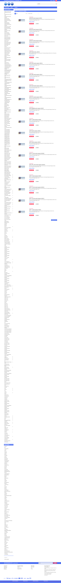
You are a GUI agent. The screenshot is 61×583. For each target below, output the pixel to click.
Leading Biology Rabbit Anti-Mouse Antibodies (7, 90)
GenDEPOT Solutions (6, 63)
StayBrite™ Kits (6, 427)
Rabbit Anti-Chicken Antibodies (6, 402)
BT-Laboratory (6, 458)
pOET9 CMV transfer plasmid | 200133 (35, 74)
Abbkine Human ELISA (7, 154)
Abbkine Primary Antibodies (7, 161)
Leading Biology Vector (7, 101)
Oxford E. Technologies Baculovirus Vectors (7, 122)
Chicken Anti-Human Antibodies (6, 252)
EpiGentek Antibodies (7, 294)
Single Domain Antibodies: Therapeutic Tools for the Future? (50, 568)
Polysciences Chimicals (7, 181)
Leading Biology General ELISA (7, 75)
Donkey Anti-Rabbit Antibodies (6, 281)
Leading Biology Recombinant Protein (8, 96)
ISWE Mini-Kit (6, 357)
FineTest (5, 456)
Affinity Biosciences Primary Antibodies (7, 25)
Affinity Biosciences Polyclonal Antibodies (7, 23)
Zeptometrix (5, 507)
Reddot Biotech (6, 478)
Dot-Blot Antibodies (6, 282)
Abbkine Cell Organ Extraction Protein (6, 148)
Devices (5, 269)
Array (5, 234)
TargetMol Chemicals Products (7, 144)
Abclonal (5, 468)
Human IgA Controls (6, 338)
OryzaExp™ (5, 387)
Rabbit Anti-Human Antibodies (6, 407)
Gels (5, 322)
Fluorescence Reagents (7, 316)
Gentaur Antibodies (6, 176)
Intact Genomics (6, 527)
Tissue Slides (6, 433)
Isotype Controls (6, 355)
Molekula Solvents (6, 117)
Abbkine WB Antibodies (7, 173)
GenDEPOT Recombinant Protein (7, 61)
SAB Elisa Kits (6, 422)
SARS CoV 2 (5, 424)
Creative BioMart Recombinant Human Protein (7, 198)
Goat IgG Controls (6, 333)
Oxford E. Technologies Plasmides (7, 126)
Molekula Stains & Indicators (7, 118)
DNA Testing (5, 272)
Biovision (5, 472)
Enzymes (5, 293)
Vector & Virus (6, 436)
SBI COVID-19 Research (7, 425)
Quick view (21, 24)
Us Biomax (5, 493)
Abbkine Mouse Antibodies (7, 157)
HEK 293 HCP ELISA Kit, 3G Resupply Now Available (50, 572)
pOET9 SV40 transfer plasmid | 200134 (35, 63)
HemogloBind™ (6, 335)
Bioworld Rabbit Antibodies (7, 175)
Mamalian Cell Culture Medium (7, 366)
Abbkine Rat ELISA (6, 168)
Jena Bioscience (6, 484)
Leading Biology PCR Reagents (6, 84)
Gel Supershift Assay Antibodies (6, 320)
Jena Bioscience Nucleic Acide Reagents (7, 178)
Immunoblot (5, 345)
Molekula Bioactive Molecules (6, 106)
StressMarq (5, 455)
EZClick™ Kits (6, 304)
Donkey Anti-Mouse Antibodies (6, 279)
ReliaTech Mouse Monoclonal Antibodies (7, 213)
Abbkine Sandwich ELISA (7, 172)
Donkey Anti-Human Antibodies (6, 277)
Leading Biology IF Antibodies (7, 79)
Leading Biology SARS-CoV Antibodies (7, 98)
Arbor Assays (6, 505)
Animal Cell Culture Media (7, 227)
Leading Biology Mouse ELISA (8, 82)
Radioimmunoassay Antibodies (6, 412)
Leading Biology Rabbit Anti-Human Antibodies (7, 88)
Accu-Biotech (6, 532)
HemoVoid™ (5, 336)
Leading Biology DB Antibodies (6, 68)
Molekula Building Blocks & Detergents (7, 110)
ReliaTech (5, 494)
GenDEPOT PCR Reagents (7, 59)
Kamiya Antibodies (6, 358)
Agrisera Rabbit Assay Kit (7, 43)
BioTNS (5, 544)
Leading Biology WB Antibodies (6, 103)
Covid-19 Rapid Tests (7, 261)
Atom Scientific (6, 516)
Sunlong (5, 481)
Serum (5, 426)
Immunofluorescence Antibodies (7, 349)
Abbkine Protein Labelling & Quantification (7, 164)
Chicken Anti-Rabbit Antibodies (6, 256)
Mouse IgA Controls (6, 378)
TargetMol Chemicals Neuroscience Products (7, 142)
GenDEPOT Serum (6, 62)
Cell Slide (5, 246)
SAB (4, 447)
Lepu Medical (6, 529)
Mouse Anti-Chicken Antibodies (6, 369)
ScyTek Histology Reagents (7, 185)
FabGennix (5, 480)
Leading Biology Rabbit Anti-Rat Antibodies (7, 92)
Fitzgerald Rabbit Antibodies (7, 202)
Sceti (5, 485)
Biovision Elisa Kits (6, 240)
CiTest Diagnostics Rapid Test (7, 196)
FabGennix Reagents (6, 312)
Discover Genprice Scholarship (47, 573)
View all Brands (6, 554)
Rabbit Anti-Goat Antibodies (7, 405)
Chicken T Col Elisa (6, 257)
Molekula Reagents (6, 116)
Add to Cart (31, 23)
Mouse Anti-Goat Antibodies (7, 373)
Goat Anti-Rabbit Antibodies (7, 332)
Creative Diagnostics (6, 473)
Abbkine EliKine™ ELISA (7, 153)
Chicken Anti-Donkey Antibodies (7, 248)
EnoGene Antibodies (6, 289)
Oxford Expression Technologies (8, 520)
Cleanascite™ (6, 258)
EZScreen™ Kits (6, 307)
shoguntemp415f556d (7, 130)
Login (51, 0)
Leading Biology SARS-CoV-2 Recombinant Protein (7, 100)
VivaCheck (5, 543)
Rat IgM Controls (6, 414)
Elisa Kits (5, 288)
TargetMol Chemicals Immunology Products (7, 138)
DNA (5, 271)
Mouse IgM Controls (6, 380)
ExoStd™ (5, 302)
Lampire (5, 496)
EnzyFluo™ (5, 291)
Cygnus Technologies (7, 509)
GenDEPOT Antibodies (7, 52)
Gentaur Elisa (6, 324)
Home (15, 9)
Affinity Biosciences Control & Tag (7, 15)
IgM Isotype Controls (6, 344)
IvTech (5, 522)
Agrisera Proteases (6, 40)
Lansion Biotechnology (7, 536)
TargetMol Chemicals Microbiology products (7, 140)
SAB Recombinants (6, 423)
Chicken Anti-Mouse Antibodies (6, 254)
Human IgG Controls (6, 339)
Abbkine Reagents (6, 169)
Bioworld (5, 467)
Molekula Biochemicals (7, 107)
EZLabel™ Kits (6, 305)
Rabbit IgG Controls (6, 410)
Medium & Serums (6, 367)
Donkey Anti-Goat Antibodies (7, 275)
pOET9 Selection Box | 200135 (34, 51)
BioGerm (5, 548)
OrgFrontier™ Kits (6, 386)
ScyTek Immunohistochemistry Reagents (7, 187)
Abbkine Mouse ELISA (7, 158)
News (12, 7)
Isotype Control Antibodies (7, 354)
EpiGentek (5, 457)
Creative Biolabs (6, 448)
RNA (5, 419)
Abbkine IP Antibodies (7, 156)
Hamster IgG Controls (7, 334)
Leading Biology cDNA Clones (8, 65)
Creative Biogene (6, 547)
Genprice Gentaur (6, 521)
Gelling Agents (6, 321)
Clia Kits (5, 259)
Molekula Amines (6, 104)
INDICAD (5, 546)
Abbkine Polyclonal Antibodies (6, 160)
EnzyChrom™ (6, 290)
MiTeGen (5, 492)
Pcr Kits (5, 391)
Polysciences (6, 553)
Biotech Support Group (7, 515)
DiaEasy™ (5, 270)
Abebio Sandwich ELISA (7, 174)
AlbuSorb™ (5, 224)
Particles (5, 389)
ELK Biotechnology (6, 460)
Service (5, 128)
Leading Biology (6, 461)
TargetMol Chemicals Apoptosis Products (7, 134)
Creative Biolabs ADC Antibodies (7, 205)
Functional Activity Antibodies (6, 318)
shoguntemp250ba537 (7, 129)
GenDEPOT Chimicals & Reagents (7, 56)
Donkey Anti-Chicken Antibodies (7, 274)
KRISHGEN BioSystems (7, 471)
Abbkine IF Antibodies (7, 155)
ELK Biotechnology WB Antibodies (7, 209)
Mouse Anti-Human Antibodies (6, 375)
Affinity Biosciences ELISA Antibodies (7, 17)
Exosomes (5, 301)
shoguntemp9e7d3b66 (7, 131)
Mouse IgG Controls (6, 379)
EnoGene (5, 446)
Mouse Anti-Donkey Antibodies (6, 372)
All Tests (5, 226)
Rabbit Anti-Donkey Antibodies (6, 404)
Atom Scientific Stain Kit (7, 47)
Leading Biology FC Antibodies (6, 73)
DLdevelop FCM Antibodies (7, 199)
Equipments (5, 295)
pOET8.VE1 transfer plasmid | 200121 (35, 40)
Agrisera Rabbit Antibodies (7, 42)
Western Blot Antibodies (7, 440)
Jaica (5, 519)
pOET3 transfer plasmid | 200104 (34, 142)
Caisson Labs (6, 506)
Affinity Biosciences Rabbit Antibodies (7, 29)
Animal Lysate (6, 228)
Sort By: (26, 13)
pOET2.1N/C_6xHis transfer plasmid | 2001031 (37, 164)
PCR (4, 390)
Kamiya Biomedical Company (7, 495)
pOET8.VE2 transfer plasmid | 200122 (35, 29)
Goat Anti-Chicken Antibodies (6, 327)
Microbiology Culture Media (7, 370)
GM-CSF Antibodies (6, 325)
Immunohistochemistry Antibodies (7, 351)
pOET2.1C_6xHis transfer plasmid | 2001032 (36, 153)
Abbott (5, 528)
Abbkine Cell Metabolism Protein (7, 146)
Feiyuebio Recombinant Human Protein (7, 314)
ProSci (5, 450)
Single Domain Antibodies (7, 203)
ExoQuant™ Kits (6, 300)
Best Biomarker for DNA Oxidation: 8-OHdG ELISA (50, 569)
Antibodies (5, 229)
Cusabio (5, 449)
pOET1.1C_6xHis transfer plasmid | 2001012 (36, 187)
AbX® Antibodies (6, 221)
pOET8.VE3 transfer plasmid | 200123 (35, 18)
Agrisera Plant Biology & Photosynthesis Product (7, 38)
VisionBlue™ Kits (6, 438)
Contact (16, 7)
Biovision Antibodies (6, 239)
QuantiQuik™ (5, 399)
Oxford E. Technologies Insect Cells (7, 124)
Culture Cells (6, 264)
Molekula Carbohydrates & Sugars (7, 112)
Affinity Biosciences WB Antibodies (7, 31)
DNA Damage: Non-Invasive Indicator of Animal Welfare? (49, 571)
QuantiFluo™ (5, 398)
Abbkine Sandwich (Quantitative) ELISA (6, 171)
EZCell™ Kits (5, 303)
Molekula (5, 483)
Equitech (5, 510)
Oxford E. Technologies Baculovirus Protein (7, 120)
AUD (20, 0)
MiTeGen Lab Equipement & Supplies (7, 180)
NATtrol (5, 381)
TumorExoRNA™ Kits (6, 435)
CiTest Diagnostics (6, 504)
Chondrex (5, 508)
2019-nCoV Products (6, 218)
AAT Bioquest (6, 459)
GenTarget (5, 486)
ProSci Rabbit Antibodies (7, 192)
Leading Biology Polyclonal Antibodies (7, 86)
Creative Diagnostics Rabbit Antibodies (7, 263)
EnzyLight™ (5, 292)
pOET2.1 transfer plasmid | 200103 (35, 175)
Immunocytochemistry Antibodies (7, 347)
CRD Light (5, 535)
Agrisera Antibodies (6, 32)
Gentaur (5, 498)
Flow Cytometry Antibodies (7, 315)
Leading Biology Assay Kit (7, 64)
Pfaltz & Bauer (6, 469)
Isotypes (5, 356)
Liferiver (5, 541)
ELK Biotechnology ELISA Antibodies (7, 207)
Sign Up (54, 0)
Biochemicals (6, 236)
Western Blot (6, 439)
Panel (5, 388)
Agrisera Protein (6, 41)
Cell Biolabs (5, 503)
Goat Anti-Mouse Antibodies (7, 331)
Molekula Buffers (6, 108)
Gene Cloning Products (7, 323)
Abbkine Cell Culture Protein (7, 11)
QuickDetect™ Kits (6, 400)
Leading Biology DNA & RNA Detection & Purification (7, 70)
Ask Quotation (7, 7)
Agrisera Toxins (6, 45)
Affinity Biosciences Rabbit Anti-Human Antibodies (7, 27)
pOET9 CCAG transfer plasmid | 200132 (35, 85)
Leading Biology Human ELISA (7, 77)
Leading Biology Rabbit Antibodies (7, 94)
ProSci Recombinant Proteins (7, 127)
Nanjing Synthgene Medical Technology (7, 531)
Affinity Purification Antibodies (6, 223)
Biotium (5, 454)
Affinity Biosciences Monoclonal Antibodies (7, 19)
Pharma (5, 393)
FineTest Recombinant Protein (7, 201)
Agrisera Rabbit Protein (7, 44)
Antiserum (5, 233)
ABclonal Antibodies (6, 191)
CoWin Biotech (6, 545)
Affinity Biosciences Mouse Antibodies (7, 21)
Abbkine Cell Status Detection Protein (6, 152)
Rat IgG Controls (6, 413)
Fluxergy (5, 534)
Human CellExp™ (6, 337)
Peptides (5, 392)
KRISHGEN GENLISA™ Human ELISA (7, 362)
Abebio (5, 479)
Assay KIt (5, 46)
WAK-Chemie (6, 542)
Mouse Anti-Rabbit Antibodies (6, 377)
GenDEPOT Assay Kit (6, 53)
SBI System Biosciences (7, 491)
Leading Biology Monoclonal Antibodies (7, 81)
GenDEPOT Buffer (6, 54)
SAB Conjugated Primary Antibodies (7, 421)
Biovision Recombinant (7, 241)
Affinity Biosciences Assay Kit (7, 13)
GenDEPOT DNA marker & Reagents (7, 58)
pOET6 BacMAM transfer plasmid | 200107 (36, 108)
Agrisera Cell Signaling (7, 33)
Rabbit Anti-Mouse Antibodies (6, 409)
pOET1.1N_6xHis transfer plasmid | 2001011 (36, 198)
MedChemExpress (6, 474)
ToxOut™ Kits (6, 434)
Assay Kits (5, 235)
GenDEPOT (5, 497)
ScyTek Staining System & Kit (7, 189)
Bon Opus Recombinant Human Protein (7, 194)
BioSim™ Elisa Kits (6, 238)
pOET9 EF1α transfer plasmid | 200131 (35, 97)
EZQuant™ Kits (6, 306)
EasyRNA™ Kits (6, 283)
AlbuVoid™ (5, 225)
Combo (5, 260)
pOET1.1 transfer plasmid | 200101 (35, 209)
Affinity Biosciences (6, 470)
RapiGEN (5, 533)
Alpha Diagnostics (6, 482)
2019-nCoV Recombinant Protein (7, 220)
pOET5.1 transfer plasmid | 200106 (35, 119)
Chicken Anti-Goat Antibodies (6, 250)
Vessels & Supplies (6, 437)
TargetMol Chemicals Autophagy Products (7, 136)
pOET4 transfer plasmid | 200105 (34, 130)
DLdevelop (5, 462)
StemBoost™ (6, 428)
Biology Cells (6, 237)
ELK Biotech (5, 518)
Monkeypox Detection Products (7, 211)
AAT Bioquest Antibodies (7, 190)
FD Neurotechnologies (7, 517)
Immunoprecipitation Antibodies (6, 353)
